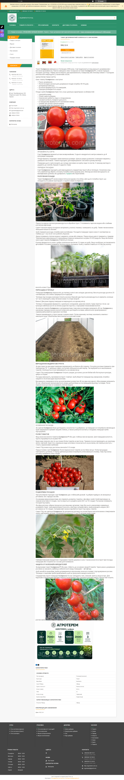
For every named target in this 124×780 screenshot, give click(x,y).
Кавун (93, 740)
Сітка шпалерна (15, 733)
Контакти (55, 25)
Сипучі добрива (69, 729)
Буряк (93, 742)
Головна (12, 25)
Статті (11, 54)
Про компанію (43, 25)
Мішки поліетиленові (44, 735)
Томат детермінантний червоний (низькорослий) (64, 32)
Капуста (94, 735)
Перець (94, 733)
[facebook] (36, 665)
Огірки (94, 731)
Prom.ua (71, 776)
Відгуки (12, 44)
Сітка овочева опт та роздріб (46, 729)
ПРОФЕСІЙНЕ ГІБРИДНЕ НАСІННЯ (33, 32)
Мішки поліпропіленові (44, 733)
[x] (38, 665)
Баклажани (95, 738)
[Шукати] (114, 18)
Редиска (94, 744)
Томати (46, 32)
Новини (84, 25)
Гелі (66, 733)
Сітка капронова (42, 731)
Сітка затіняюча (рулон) (17, 729)
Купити (67, 50)
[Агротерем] (12, 17)
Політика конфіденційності (72, 778)
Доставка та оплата (70, 25)
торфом (69, 174)
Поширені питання (15, 57)
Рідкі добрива (69, 735)
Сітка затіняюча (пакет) (17, 731)
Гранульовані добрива (71, 731)
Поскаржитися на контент (57, 778)
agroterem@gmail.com (17, 110)
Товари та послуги (26, 25)
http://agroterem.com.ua (17, 108)
